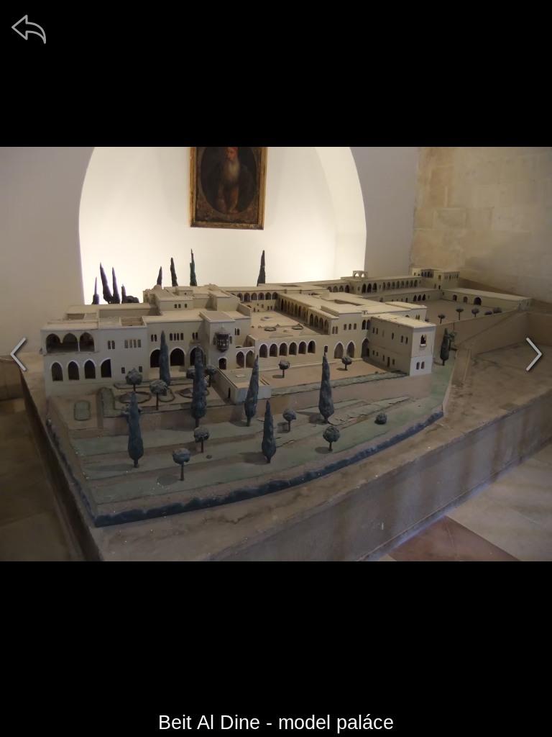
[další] (534, 354)
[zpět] (28, 28)
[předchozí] (18, 354)
